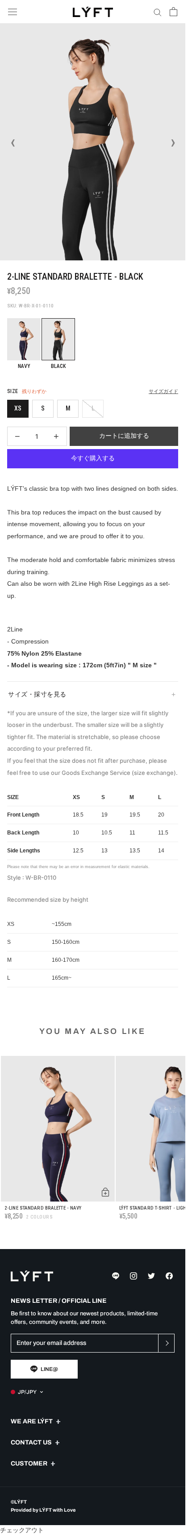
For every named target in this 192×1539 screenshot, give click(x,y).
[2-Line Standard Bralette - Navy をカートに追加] (105, 1192)
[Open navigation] (12, 12)
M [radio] (68, 408)
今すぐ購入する (93, 458)
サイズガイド (163, 391)
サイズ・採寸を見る (37, 694)
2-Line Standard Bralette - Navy (42, 1208)
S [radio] (43, 408)
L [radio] (93, 408)
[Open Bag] (173, 11)
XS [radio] (17, 408)
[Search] (158, 12)
